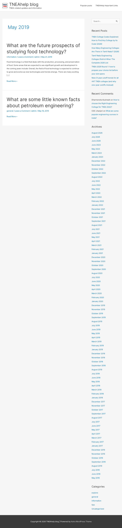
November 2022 (98, 165)
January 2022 (97, 205)
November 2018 (98, 357)
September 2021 (99, 221)
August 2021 (97, 225)
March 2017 (96, 438)
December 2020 (98, 257)
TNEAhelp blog (23, 4)
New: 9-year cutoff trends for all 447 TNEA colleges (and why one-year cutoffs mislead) (105, 81)
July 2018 (96, 373)
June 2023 (96, 145)
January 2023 (97, 157)
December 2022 (98, 161)
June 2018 (96, 378)
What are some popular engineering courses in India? (105, 114)
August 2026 (97, 133)
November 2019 (98, 309)
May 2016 (96, 478)
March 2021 (96, 245)
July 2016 (96, 470)
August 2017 (97, 418)
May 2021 (96, 237)
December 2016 (98, 450)
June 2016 (96, 474)
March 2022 (97, 197)
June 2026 (96, 141)
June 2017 (96, 426)
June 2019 (96, 329)
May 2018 (96, 381)
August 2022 (97, 177)
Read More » (12, 81)
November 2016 (98, 454)
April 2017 (96, 434)
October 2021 (97, 217)
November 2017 (98, 406)
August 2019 (97, 321)
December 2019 (98, 305)
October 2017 (97, 410)
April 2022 (96, 193)
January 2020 (97, 301)
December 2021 (98, 209)
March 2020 (97, 293)
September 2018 (99, 365)
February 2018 (98, 394)
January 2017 (97, 446)
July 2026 (96, 137)
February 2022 (98, 201)
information (11, 57)
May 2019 (96, 333)
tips (93, 505)
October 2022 (97, 169)
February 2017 (98, 442)
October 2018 (97, 361)
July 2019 (96, 325)
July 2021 (96, 229)
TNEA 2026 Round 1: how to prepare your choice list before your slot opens (105, 70)
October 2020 (97, 265)
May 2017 (96, 430)
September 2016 (99, 462)
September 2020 (99, 269)
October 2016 (97, 458)
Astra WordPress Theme (81, 521)
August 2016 (97, 466)
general (10, 111)
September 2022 (99, 173)
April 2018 (96, 385)
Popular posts (86, 5)
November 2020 (98, 261)
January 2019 (97, 349)
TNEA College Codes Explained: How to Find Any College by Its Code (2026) (105, 40)
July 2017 (96, 422)
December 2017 (98, 402)
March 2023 (97, 153)
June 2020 (96, 281)
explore (95, 493)
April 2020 (96, 289)
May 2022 (96, 189)
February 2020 (98, 297)
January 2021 (97, 253)
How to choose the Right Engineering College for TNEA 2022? (105, 103)
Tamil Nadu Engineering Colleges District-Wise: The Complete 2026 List (103, 59)
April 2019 (96, 337)
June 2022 (96, 185)
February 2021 (98, 249)
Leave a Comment (25, 57)
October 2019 (97, 313)
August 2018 (97, 369)
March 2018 (96, 390)
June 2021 (96, 233)
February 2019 (98, 345)
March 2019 (96, 341)
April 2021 (96, 241)
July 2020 (96, 277)
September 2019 (99, 317)
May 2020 (96, 285)
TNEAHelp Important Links (107, 5)
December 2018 (98, 353)
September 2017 (99, 414)
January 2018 (97, 398)
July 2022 (96, 181)
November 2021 (98, 213)
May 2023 (96, 149)
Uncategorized (98, 509)
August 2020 (97, 273)
